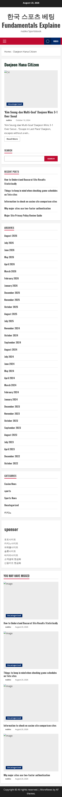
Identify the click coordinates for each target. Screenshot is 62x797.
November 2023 (12, 413)
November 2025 (12, 300)
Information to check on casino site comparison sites (30, 201)
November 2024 (12, 328)
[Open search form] (41, 41)
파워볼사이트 (11, 547)
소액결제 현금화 (12, 559)
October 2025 (11, 307)
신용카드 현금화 (12, 563)
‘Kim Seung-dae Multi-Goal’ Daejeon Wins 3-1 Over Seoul (31, 89)
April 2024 (9, 378)
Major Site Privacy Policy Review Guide (23, 215)
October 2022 (11, 463)
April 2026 (9, 264)
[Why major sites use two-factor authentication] (31, 752)
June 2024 (9, 364)
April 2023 (9, 449)
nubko (9, 120)
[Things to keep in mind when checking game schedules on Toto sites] (31, 650)
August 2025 (10, 314)
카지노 (7, 512)
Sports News (10, 498)
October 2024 (11, 335)
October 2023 (11, 420)
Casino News (10, 484)
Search (8, 150)
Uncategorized (15, 104)
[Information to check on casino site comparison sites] (31, 703)
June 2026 (9, 250)
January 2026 (11, 285)
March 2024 (10, 385)
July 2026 (9, 243)
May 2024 (9, 371)
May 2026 (9, 257)
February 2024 (11, 392)
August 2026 (10, 235)
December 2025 (12, 292)
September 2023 (12, 428)
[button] (4, 41)
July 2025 (9, 321)
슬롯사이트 (10, 551)
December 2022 (12, 456)
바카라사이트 (11, 555)
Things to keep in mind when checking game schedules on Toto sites (30, 674)
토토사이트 (10, 539)
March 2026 (10, 271)
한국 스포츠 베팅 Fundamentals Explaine (31, 20)
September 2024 (12, 342)
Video (55, 41)
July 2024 (9, 356)
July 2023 (9, 442)
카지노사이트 (11, 543)
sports (7, 491)
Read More (13, 139)
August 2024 (10, 349)
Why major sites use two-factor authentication (27, 208)
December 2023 (12, 406)
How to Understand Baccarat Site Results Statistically (31, 623)
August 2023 (10, 435)
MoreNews (46, 789)
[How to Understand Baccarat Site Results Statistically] (31, 600)
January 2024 (11, 399)
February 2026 (11, 278)
